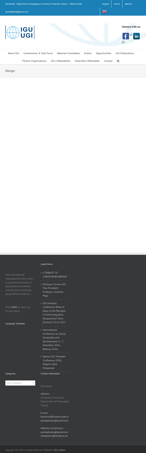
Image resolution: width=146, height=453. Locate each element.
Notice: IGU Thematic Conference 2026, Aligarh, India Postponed (54, 362)
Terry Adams (59, 450)
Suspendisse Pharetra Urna (105, 162)
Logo (96, 165)
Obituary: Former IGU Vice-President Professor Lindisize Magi (54, 290)
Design (96, 93)
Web (103, 93)
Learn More (96, 138)
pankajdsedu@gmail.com (54, 420)
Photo (103, 165)
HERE (14, 307)
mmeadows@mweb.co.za (54, 435)
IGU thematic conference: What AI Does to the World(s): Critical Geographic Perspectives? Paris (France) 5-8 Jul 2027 (54, 313)
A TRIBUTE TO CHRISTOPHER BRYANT (55, 274)
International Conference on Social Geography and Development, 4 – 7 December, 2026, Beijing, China (54, 339)
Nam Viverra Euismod (101, 89)
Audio (89, 93)
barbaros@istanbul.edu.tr (55, 416)
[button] (118, 60)
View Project (122, 138)
